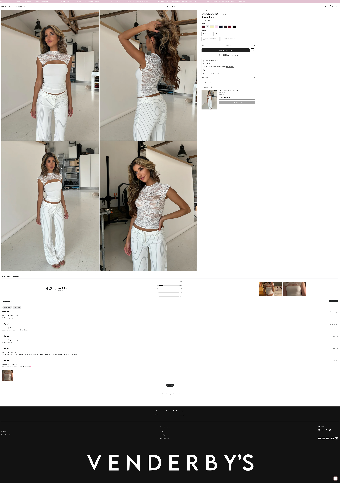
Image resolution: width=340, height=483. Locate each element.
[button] (9, 6)
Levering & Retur (165, 435)
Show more (170, 385)
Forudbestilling (164, 438)
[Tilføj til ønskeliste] (253, 50)
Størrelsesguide (230, 39)
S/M (211, 34)
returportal (230, 66)
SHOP (9, 6)
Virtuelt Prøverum (211, 39)
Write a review (333, 301)
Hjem (203, 10)
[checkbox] (17, 307)
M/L (217, 34)
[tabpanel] (170, 347)
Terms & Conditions (7, 435)
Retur (161, 431)
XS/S (204, 34)
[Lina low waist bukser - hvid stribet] (209, 99)
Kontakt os (4, 431)
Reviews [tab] (7, 302)
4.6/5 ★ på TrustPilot (35, 1)
